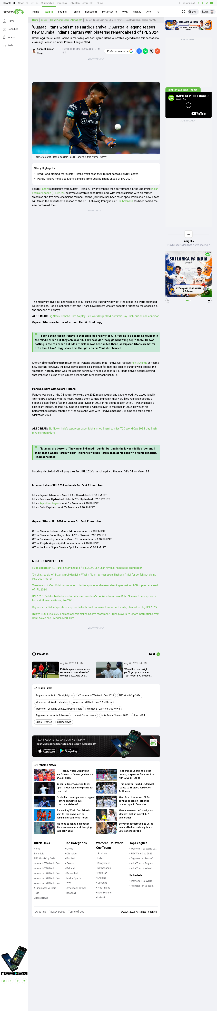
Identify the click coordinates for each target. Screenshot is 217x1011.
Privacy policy (57, 911)
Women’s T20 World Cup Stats (47, 873)
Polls (10, 45)
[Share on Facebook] (139, 51)
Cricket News (41, 897)
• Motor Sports (73, 878)
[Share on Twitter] (151, 51)
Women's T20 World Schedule (44, 868)
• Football (70, 858)
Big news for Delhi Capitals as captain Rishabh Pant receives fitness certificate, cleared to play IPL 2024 (94, 607)
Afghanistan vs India (45, 888)
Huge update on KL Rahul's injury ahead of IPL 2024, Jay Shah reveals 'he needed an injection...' (88, 567)
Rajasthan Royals (50, 503)
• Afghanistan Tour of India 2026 (141, 858)
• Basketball (71, 873)
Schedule (13, 29)
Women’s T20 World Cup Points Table (47, 878)
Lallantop (75, 3)
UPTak (34, 3)
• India (99, 858)
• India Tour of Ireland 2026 (140, 868)
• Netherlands (103, 868)
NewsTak (23, 3)
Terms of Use (76, 911)
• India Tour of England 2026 (141, 863)
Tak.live (99, 3)
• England (101, 877)
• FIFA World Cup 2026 (140, 853)
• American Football (75, 888)
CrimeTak (61, 3)
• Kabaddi (70, 868)
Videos (11, 37)
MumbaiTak (47, 3)
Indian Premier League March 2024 (66, 20)
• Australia (101, 853)
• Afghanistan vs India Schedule (141, 886)
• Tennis (69, 863)
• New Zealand (104, 892)
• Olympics (71, 853)
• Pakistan (101, 873)
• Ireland (100, 897)
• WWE (68, 883)
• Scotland (101, 882)
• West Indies (103, 887)
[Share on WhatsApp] (145, 51)
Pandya (44, 188)
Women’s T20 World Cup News (47, 883)
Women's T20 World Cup (47, 863)
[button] (36, 11)
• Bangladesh (103, 863)
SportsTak (9, 3)
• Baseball (70, 893)
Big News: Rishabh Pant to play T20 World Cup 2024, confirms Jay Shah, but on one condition (103, 316)
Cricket (44, 20)
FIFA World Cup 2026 (44, 858)
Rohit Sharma (139, 362)
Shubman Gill (125, 201)
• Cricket (69, 848)
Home (11, 21)
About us (40, 911)
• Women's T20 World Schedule (140, 881)
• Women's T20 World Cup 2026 (143, 849)
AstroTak (87, 3)
